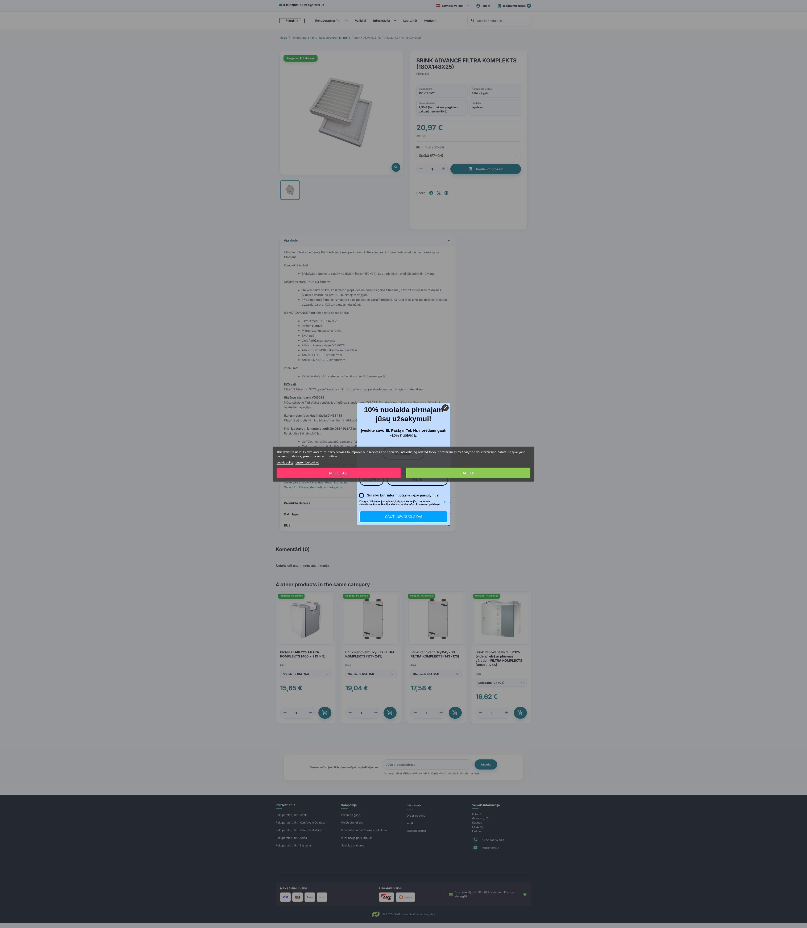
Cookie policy (285, 462)
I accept (468, 472)
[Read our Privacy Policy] (445, 501)
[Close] (445, 408)
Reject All (338, 472)
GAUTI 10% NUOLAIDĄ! (403, 517)
